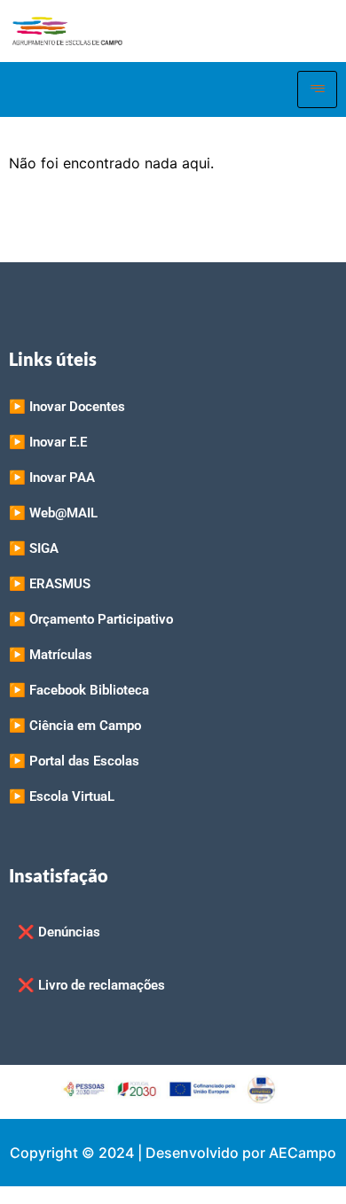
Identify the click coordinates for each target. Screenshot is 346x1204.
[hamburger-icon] (317, 89)
